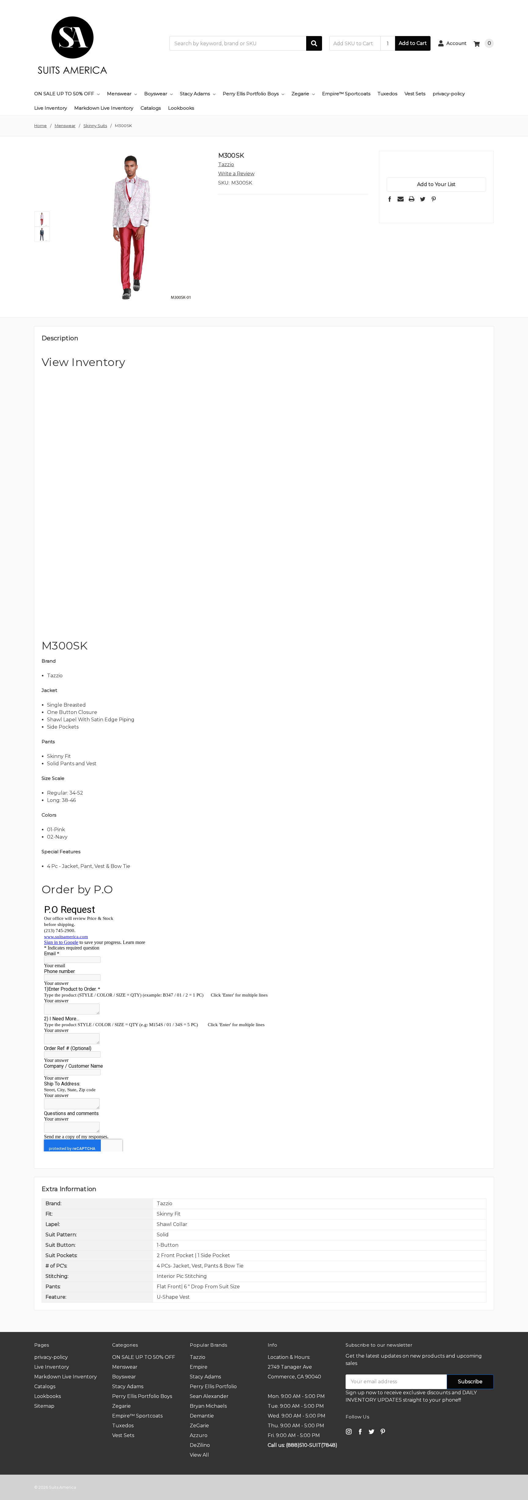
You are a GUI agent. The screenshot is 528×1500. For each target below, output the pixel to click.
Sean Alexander (209, 1396)
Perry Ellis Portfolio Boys (251, 94)
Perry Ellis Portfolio (213, 1386)
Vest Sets (415, 94)
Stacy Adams (195, 94)
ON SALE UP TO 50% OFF (64, 94)
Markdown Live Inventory (103, 108)
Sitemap (44, 1406)
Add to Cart (413, 43)
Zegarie (300, 94)
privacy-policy (449, 94)
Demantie (202, 1416)
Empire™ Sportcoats (346, 94)
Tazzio (197, 1357)
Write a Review (236, 174)
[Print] (412, 199)
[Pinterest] (434, 199)
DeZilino (200, 1445)
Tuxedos (387, 94)
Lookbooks (181, 108)
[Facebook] (390, 199)
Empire (198, 1367)
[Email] (401, 199)
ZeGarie (199, 1426)
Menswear (119, 94)
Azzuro (198, 1435)
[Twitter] (423, 199)
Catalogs (151, 108)
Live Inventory (50, 108)
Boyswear (155, 94)
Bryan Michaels (208, 1406)
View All (199, 1455)
